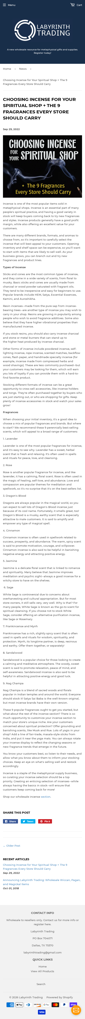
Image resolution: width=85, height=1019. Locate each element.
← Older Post (11, 845)
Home (7, 68)
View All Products (42, 971)
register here (42, 924)
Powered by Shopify (59, 997)
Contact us (50, 920)
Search (41, 984)
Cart (79, 5)
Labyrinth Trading (31, 997)
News (23, 68)
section (45, 796)
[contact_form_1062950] (76, 1010)
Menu (11, 5)
